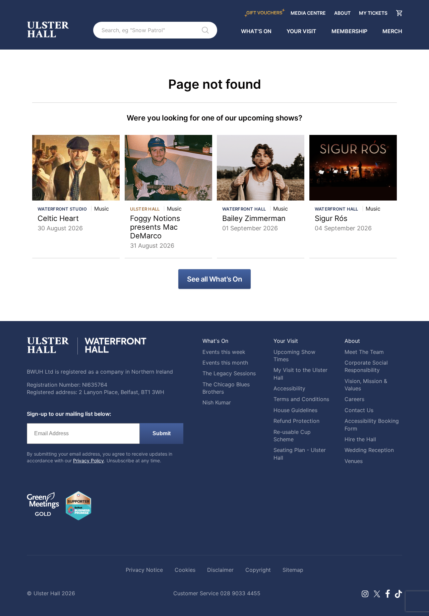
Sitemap (293, 569)
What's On (256, 31)
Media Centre (308, 13)
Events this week (223, 352)
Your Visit (301, 31)
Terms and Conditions (301, 399)
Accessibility (289, 388)
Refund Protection (296, 420)
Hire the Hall (360, 439)
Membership (349, 31)
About (342, 13)
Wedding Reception (369, 450)
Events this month (225, 362)
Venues (354, 461)
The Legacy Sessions (229, 373)
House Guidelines (295, 410)
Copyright (258, 569)
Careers (354, 399)
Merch (392, 31)
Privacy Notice (144, 569)
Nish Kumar (216, 402)
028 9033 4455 (240, 593)
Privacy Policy (88, 460)
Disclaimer (220, 569)
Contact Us (359, 410)
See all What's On (214, 279)
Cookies (185, 569)
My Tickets (373, 13)
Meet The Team (364, 352)
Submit (161, 433)
